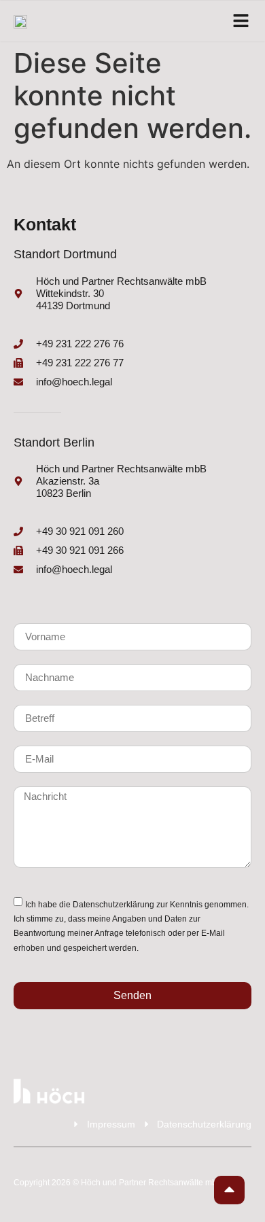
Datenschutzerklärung (113, 904)
